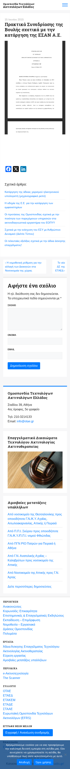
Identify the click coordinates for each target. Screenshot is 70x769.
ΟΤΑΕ (7, 691)
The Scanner (11, 678)
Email (11, 349)
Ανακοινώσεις (12, 606)
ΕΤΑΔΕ (8, 704)
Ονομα (12, 335)
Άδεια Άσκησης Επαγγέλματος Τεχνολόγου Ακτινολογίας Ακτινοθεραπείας (31, 649)
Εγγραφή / (27, 732)
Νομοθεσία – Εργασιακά (19, 624)
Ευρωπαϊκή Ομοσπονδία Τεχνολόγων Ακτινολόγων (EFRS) (28, 716)
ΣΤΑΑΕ (8, 709)
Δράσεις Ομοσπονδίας (18, 629)
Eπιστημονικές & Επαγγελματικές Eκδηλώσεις (33, 615)
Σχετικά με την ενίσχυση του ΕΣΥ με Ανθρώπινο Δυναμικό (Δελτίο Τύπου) (32, 231)
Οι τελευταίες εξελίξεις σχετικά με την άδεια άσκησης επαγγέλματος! (35, 243)
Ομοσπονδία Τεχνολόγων (18, 5)
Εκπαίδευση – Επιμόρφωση (21, 620)
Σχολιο (12, 305)
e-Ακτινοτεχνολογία (15, 673)
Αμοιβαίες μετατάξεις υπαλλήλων (24, 660)
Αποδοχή (24, 762)
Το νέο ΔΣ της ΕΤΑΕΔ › (60, 266)
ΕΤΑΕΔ (8, 695)
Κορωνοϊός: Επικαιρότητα (20, 611)
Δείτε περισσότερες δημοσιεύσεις (30, 586)
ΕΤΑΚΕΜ (9, 700)
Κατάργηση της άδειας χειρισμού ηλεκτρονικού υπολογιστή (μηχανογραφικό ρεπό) (32, 193)
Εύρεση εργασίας (14, 655)
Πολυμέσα (10, 633)
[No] (65, 754)
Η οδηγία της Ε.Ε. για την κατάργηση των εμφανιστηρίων (29, 205)
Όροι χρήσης (43, 762)
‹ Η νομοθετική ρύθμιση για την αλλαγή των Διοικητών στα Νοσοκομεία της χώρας (23, 266)
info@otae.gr (25, 421)
